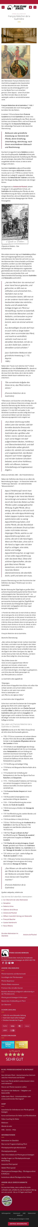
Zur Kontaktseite (27, 958)
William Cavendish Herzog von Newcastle (17, 916)
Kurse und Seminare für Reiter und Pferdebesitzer (18, 1116)
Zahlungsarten (6, 1213)
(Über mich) (16, 958)
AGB (24, 1213)
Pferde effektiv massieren (10, 984)
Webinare (4, 1123)
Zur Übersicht (6, 1005)
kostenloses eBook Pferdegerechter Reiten (16, 1177)
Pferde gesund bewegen (16, 1219)
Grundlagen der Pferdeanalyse (12, 977)
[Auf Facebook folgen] (3, 963)
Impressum (16, 1213)
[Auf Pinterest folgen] (9, 963)
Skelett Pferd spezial (8, 1168)
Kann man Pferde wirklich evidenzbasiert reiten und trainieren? (17, 1082)
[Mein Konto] (30, 7)
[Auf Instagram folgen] (6, 963)
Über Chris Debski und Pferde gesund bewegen (17, 1155)
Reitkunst (23, 13)
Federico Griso (8, 906)
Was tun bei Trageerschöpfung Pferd (14, 1144)
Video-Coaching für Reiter (10, 1119)
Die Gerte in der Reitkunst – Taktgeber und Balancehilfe (16, 1092)
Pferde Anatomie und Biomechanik (13, 974)
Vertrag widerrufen (18, 1224)
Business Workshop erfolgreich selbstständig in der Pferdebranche (17, 993)
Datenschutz (32, 1213)
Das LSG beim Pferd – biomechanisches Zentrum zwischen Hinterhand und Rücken (18, 1076)
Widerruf (20, 1215)
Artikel (14, 13)
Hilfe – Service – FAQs (8, 1130)
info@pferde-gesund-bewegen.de (12, 960)
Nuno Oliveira (8, 926)
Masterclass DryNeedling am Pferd (13, 1001)
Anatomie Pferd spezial (9, 1164)
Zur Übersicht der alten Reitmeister (15, 900)
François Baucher (9, 919)
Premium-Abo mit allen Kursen (12, 988)
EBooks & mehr (6, 1126)
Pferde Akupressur (7, 981)
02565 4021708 (30, 960)
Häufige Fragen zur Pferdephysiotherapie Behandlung (15, 1159)
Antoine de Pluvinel (20, 187)
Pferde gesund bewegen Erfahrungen (14, 997)
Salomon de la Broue (10, 910)
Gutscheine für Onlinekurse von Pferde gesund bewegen (17, 1111)
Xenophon (7, 903)
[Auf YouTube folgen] (12, 963)
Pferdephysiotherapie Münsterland (13, 1148)
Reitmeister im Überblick (10, 1141)
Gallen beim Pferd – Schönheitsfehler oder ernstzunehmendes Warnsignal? (16, 1097)
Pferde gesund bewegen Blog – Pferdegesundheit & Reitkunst (18, 1172)
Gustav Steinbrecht (10, 923)
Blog (18, 13)
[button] (3, 7)
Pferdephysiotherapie (9, 1151)
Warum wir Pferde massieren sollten (14, 1087)
